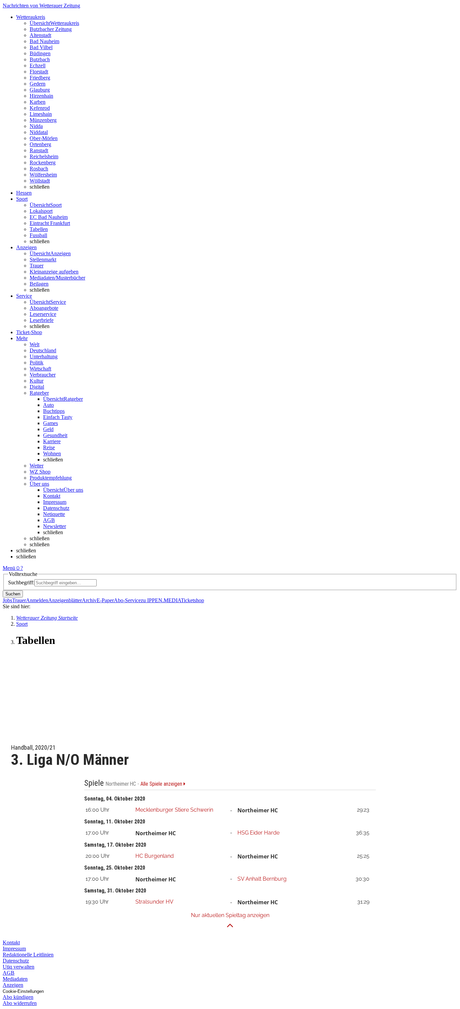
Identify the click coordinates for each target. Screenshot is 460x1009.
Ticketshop (192, 600)
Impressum (54, 502)
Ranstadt (39, 150)
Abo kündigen (18, 997)
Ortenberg (40, 144)
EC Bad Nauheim (49, 217)
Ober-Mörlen (44, 138)
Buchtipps (54, 411)
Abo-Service (127, 600)
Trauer (36, 265)
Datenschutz (56, 508)
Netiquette (54, 514)
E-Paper (105, 600)
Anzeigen (13, 985)
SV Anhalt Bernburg (262, 879)
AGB (49, 520)
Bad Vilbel (41, 47)
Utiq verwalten (18, 967)
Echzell (37, 65)
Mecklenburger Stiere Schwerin (174, 810)
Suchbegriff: (21, 582)
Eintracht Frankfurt (50, 223)
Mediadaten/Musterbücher (57, 278)
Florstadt (39, 71)
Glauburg (40, 90)
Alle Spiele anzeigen (162, 784)
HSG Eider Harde (258, 832)
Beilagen (39, 284)
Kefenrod (40, 108)
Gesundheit (55, 435)
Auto (48, 405)
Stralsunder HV (154, 902)
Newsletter (54, 526)
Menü (9, 568)
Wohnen (52, 453)
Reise (49, 447)
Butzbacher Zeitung (51, 29)
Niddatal (39, 132)
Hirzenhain (41, 96)
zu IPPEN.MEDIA (161, 600)
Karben (37, 102)
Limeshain (41, 114)
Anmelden (37, 600)
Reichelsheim (44, 156)
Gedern (37, 84)
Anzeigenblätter (65, 600)
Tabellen (39, 229)
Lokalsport (41, 211)
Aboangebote (44, 308)
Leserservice (43, 314)
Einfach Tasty (57, 417)
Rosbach (39, 168)
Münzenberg (43, 120)
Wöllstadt (40, 181)
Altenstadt (40, 35)
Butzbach (40, 59)
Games (50, 423)
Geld (48, 429)
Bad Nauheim (44, 41)
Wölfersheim (43, 174)
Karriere (52, 441)
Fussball (38, 235)
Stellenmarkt (43, 259)
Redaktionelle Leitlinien (28, 954)
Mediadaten (15, 979)
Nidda (36, 126)
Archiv (89, 600)
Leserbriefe (42, 320)
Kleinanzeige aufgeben (54, 271)
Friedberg (40, 77)
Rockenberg (43, 162)
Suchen (12, 593)
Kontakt (51, 496)
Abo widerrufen (20, 1003)
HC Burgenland (154, 856)
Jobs (7, 600)
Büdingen (40, 53)
